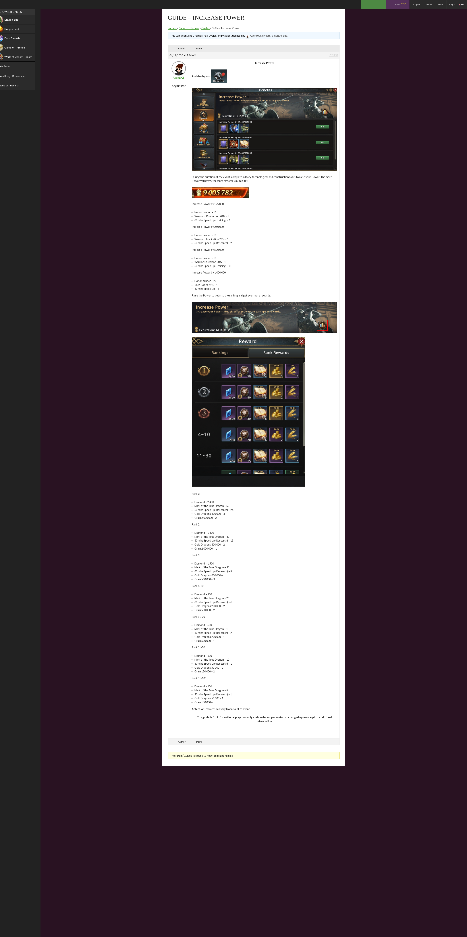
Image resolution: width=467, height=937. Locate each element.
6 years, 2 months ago (274, 35)
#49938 (333, 55)
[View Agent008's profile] (247, 35)
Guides (205, 28)
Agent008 (256, 35)
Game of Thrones (189, 28)
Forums (172, 28)
